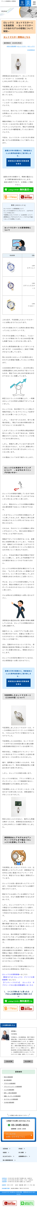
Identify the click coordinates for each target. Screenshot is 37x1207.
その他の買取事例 (9, 1102)
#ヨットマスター (22, 46)
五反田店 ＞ (6, 1149)
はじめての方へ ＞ (8, 1156)
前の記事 (9, 1061)
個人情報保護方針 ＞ (9, 1160)
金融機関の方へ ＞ (24, 1156)
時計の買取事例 (8, 1077)
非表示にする (20, 205)
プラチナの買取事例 (9, 1083)
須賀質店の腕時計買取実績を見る (18, 162)
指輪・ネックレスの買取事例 (12, 1096)
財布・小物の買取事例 (10, 1093)
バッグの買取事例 (9, 1090)
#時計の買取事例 (11, 46)
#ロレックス (31, 46)
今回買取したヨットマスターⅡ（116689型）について (17, 215)
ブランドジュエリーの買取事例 (13, 1086)
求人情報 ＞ (22, 1152)
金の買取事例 (8, 1080)
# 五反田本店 (31, 50)
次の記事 (28, 1061)
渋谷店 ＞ (22, 1149)
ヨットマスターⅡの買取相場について (13, 208)
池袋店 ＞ (6, 1152)
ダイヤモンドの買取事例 (11, 1099)
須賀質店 (18, 1171)
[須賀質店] (8, 6)
